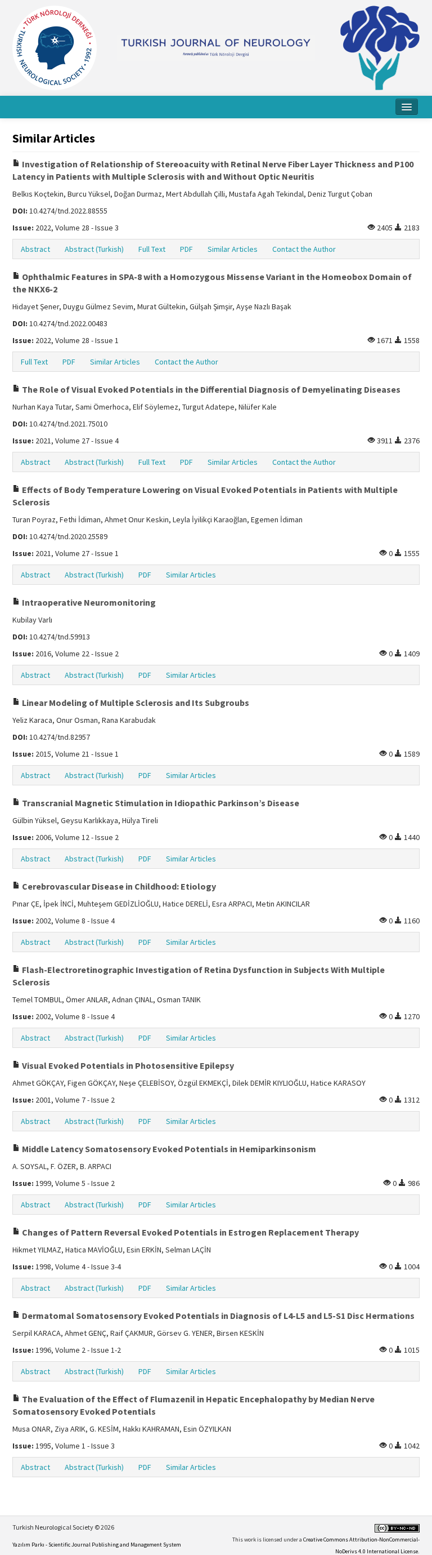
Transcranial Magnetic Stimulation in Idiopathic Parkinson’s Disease (159, 802)
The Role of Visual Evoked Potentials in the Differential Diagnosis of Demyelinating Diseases (210, 389)
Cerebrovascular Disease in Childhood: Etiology (118, 886)
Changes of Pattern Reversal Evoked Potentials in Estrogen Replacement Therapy (189, 1232)
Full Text (151, 249)
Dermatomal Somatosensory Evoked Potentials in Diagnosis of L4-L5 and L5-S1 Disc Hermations (217, 1315)
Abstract (35, 249)
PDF (186, 249)
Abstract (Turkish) (94, 249)
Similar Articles (233, 249)
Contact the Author (304, 249)
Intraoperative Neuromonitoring (88, 602)
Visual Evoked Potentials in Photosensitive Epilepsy (127, 1065)
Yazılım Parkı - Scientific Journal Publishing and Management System (96, 1544)
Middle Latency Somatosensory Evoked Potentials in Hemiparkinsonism (168, 1148)
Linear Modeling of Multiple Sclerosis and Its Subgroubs (134, 702)
